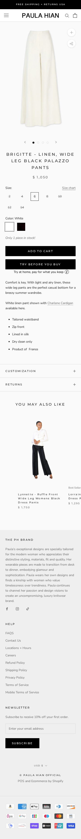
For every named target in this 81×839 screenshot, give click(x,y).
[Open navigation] (6, 15)
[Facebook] (7, 608)
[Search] (67, 15)
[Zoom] (71, 32)
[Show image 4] (48, 143)
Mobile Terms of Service (22, 692)
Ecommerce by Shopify (47, 781)
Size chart (69, 188)
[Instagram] (17, 608)
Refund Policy (15, 663)
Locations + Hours (18, 648)
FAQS (9, 633)
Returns (13, 384)
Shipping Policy (16, 670)
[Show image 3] (43, 143)
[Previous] (25, 142)
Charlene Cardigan (60, 303)
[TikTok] (27, 608)
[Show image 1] (33, 143)
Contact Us (13, 640)
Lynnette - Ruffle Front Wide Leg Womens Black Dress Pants (39, 498)
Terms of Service (17, 685)
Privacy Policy (15, 677)
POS (21, 781)
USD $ (38, 765)
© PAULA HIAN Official (40, 775)
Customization (20, 371)
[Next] (56, 142)
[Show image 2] (38, 143)
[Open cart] (75, 15)
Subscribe (22, 743)
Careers (10, 655)
